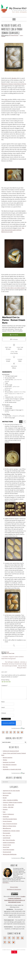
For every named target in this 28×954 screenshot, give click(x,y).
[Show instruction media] (20, 421)
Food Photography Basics (10, 819)
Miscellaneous (7, 828)
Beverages (6, 795)
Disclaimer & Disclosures (14, 889)
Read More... (6, 882)
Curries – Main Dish (8, 805)
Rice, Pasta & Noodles (9, 840)
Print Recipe (15, 334)
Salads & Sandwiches (9, 842)
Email (3, 707)
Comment (4, 685)
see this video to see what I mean (15, 288)
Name (3, 701)
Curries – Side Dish (8, 807)
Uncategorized (7, 852)
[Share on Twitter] (8, 952)
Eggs (4, 812)
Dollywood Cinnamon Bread (11, 751)
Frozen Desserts (7, 821)
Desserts (5, 809)
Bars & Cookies (7, 793)
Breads (7, 652)
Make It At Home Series (9, 826)
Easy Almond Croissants (9, 764)
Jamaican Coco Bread (9, 762)
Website (3, 713)
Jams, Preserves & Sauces (10, 823)
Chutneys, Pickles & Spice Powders (12, 802)
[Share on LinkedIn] (19, 952)
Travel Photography (8, 849)
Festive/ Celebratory (8, 814)
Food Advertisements (15, 728)
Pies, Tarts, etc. (7, 835)
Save (15, 952)
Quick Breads (6, 838)
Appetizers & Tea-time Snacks (11, 790)
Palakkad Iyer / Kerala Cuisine (11, 830)
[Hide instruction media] (24, 421)
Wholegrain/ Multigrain (9, 854)
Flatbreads (6, 816)
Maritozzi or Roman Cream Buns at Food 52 (13, 84)
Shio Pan (5, 767)
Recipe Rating (5, 679)
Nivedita (14, 78)
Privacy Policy (14, 887)
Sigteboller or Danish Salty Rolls (12, 769)
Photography (6, 833)
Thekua (5, 760)
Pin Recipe (15, 339)
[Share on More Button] (25, 952)
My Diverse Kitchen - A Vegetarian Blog (14, 8)
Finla (6, 99)
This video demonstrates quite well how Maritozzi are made (12, 230)
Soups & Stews (7, 845)
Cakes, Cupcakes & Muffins (10, 800)
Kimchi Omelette (7, 757)
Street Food (6, 847)
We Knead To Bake (10, 653)
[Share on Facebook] (3, 952)
